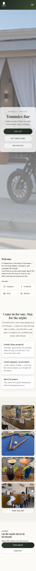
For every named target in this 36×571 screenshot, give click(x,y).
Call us (18, 131)
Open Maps (18, 545)
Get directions (18, 138)
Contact (18, 551)
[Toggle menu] (32, 4)
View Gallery (18, 511)
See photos (17, 146)
